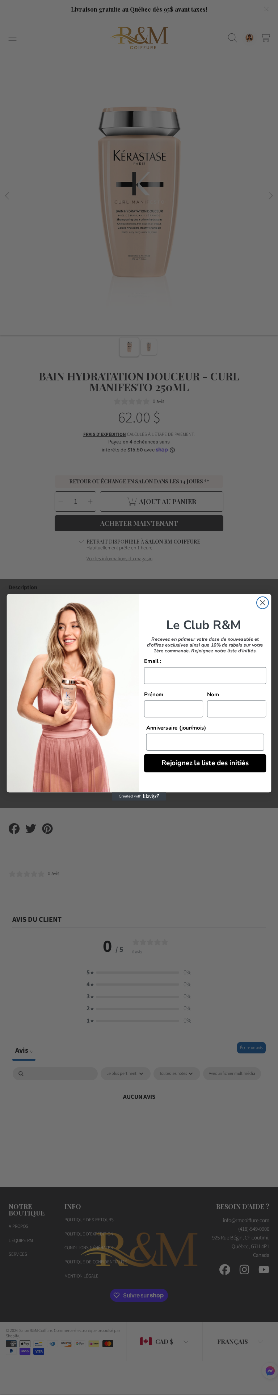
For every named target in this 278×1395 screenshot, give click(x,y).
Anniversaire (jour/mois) (176, 728)
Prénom (153, 694)
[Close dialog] (263, 603)
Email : (152, 661)
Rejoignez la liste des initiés (205, 763)
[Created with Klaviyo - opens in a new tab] (139, 797)
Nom (213, 694)
